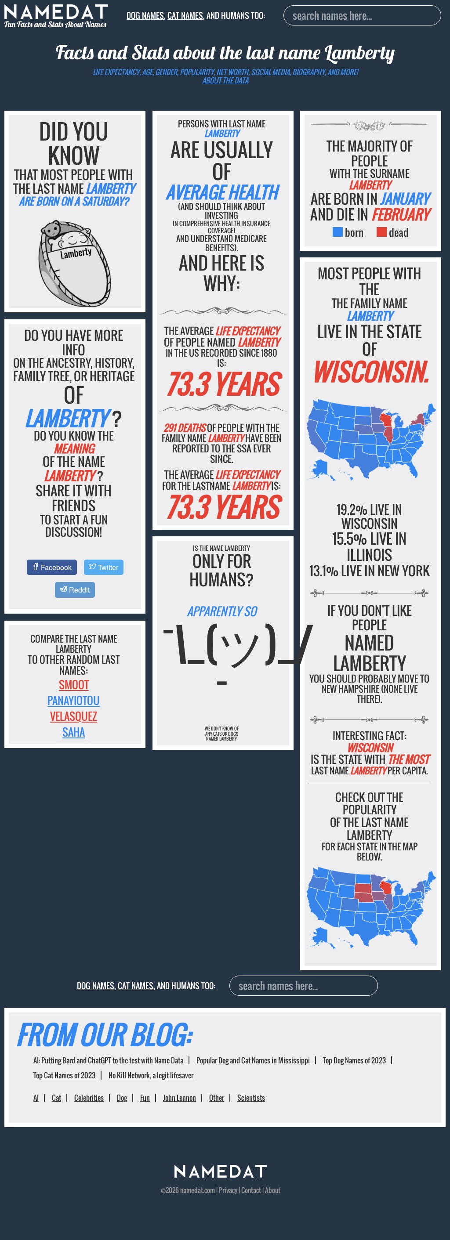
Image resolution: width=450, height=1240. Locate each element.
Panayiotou (73, 700)
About (272, 1190)
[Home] (220, 1174)
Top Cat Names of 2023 (64, 1075)
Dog (122, 1097)
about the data (225, 80)
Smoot (74, 684)
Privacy (228, 1190)
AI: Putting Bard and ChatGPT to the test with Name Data (108, 1060)
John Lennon (179, 1097)
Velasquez (73, 716)
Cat (56, 1097)
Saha (73, 732)
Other (216, 1097)
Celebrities (89, 1097)
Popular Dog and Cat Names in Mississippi (253, 1060)
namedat (191, 1190)
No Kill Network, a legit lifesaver (151, 1075)
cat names (185, 15)
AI (36, 1097)
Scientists (251, 1097)
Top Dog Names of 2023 (354, 1060)
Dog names (145, 15)
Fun (145, 1097)
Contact (251, 1190)
